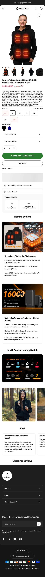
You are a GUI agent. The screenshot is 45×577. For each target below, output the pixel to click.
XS (5, 113)
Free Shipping (35, 568)
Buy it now (22, 163)
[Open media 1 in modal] (39, 16)
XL (34, 113)
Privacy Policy (17, 568)
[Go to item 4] (31, 71)
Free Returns (9, 568)
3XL (14, 119)
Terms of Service (26, 568)
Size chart (39, 108)
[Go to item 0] (5, 71)
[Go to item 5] (39, 71)
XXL (5, 119)
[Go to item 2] (14, 71)
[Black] (4, 128)
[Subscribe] (39, 524)
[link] (22, 237)
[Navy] (9, 128)
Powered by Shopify (29, 565)
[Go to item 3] (22, 71)
